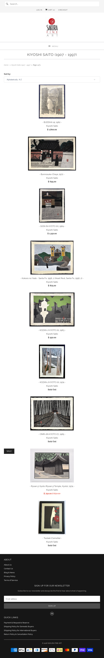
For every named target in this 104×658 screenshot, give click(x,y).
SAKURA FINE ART (55, 643)
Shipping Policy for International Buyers (20, 630)
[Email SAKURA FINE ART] (52, 613)
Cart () (51, 10)
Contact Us (8, 569)
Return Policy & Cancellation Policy (18, 634)
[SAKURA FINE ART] (52, 28)
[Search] (7, 4)
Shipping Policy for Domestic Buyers (19, 626)
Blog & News (9, 573)
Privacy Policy (9, 576)
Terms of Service (11, 580)
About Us (8, 565)
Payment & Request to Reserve (16, 623)
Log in (39, 10)
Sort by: (7, 74)
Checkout (63, 10)
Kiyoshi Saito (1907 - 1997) (52, 55)
